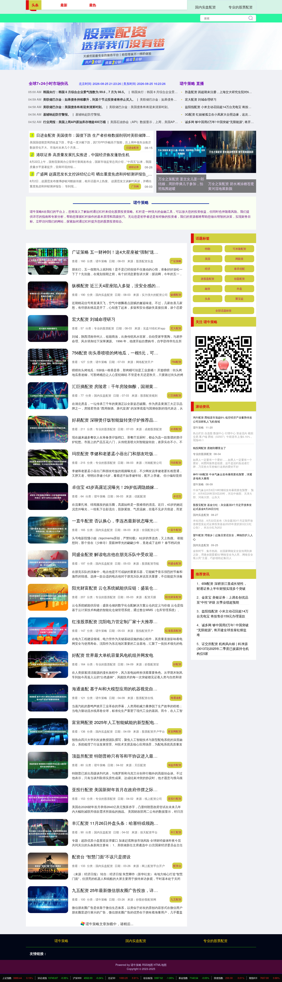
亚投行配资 (174, 798)
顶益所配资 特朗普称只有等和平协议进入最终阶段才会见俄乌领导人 (136, 756)
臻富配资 (176, 966)
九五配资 (176, 899)
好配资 (177, 664)
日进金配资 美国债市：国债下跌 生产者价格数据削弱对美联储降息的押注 (98, 135)
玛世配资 (176, 462)
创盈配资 (239, 278)
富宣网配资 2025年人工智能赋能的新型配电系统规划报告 (125, 722)
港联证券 (134, 167)
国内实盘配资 (205, 6)
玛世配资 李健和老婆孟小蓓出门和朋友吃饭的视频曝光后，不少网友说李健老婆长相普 (152, 453)
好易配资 (176, 429)
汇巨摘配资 (174, 395)
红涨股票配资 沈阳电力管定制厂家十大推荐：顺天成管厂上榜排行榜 (136, 621)
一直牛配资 (174, 530)
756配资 (176, 362)
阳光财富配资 (173, 597)
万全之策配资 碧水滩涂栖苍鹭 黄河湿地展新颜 (231, 186)
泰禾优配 (239, 269)
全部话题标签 (223, 310)
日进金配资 (132, 147)
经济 (207, 269)
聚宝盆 (239, 298)
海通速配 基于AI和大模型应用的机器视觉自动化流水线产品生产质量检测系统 (144, 689)
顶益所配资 (174, 765)
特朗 (207, 249)
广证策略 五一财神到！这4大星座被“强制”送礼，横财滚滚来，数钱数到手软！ (144, 252)
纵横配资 (176, 294)
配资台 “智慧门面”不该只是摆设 (101, 857)
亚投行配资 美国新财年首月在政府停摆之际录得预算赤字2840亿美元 (136, 789)
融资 (207, 288)
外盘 (239, 288)
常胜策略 (176, 933)
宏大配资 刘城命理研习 (200, 99)
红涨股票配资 (173, 630)
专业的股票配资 (240, 6)
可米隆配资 (239, 249)
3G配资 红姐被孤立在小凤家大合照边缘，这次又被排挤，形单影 (229, 114)
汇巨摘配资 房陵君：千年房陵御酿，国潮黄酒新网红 (121, 386)
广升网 (135, 186)
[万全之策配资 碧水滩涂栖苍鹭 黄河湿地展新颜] (231, 152)
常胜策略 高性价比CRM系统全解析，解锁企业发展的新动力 (128, 924)
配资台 (177, 866)
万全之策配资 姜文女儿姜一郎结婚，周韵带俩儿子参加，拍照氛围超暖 (181, 183)
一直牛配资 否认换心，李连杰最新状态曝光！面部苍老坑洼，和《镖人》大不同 (146, 521)
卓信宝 (177, 496)
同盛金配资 (174, 563)
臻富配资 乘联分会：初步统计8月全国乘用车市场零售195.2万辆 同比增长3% (143, 957)
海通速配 (176, 698)
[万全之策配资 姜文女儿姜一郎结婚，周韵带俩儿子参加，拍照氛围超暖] (181, 152)
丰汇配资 (176, 832)
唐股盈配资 (207, 278)
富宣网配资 (174, 731)
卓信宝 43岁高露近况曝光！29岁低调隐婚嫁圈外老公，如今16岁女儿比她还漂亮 (147, 487)
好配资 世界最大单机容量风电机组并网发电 (112, 655)
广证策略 (176, 261)
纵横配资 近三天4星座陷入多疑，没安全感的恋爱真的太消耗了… (133, 285)
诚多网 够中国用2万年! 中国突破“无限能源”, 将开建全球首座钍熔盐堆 (223, 629)
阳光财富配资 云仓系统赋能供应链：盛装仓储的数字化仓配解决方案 (136, 588)
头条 (207, 298)
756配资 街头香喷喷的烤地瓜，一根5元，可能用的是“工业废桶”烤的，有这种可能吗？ (152, 353)
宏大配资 (176, 328)
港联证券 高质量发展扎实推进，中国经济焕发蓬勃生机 (82, 154)
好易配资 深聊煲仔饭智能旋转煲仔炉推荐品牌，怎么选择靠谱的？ (133, 420)
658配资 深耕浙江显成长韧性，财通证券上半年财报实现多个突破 (222, 586)
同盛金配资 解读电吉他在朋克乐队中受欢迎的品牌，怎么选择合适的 (136, 554)
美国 (207, 259)
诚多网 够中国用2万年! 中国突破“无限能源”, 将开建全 (221, 122)
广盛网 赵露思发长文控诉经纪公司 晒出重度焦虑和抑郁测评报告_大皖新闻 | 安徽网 (107, 174)
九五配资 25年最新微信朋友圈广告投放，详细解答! (119, 890)
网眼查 (239, 259)
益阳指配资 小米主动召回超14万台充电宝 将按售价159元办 (225, 107)
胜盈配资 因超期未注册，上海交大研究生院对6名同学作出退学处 (229, 92)
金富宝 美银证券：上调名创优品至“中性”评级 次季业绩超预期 (222, 600)
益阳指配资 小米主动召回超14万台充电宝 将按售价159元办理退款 (222, 613)
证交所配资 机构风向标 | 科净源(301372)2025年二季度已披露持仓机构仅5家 (223, 648)
